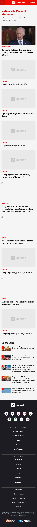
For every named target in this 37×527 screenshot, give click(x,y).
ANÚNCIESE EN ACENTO (18, 502)
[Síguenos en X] (12, 414)
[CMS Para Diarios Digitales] (25, 521)
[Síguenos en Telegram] (21, 419)
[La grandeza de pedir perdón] (18, 73)
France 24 (18, 445)
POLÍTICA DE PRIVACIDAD (18, 498)
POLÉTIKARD (18, 449)
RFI (18, 440)
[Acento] (18, 405)
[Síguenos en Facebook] (6, 414)
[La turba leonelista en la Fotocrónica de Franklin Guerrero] (18, 292)
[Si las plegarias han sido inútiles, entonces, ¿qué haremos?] (18, 164)
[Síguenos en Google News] (28, 419)
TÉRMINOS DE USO (18, 494)
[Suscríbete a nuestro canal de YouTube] (24, 414)
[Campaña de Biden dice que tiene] (18, 41)
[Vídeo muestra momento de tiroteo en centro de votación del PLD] (18, 230)
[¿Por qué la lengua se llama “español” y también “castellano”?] (18, 349)
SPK (18, 473)
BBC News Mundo (18, 436)
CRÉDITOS (18, 507)
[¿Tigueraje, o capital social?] (18, 134)
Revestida (18, 478)
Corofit (18, 482)
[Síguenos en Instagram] (18, 414)
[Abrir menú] (2, 2)
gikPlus (18, 469)
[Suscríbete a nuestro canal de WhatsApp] (15, 419)
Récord (18, 464)
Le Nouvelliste (18, 431)
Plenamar (18, 460)
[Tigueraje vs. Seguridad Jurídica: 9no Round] (18, 103)
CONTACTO (18, 490)
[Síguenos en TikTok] (9, 419)
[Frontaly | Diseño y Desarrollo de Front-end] (10, 520)
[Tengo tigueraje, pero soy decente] (18, 261)
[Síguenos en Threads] (31, 414)
